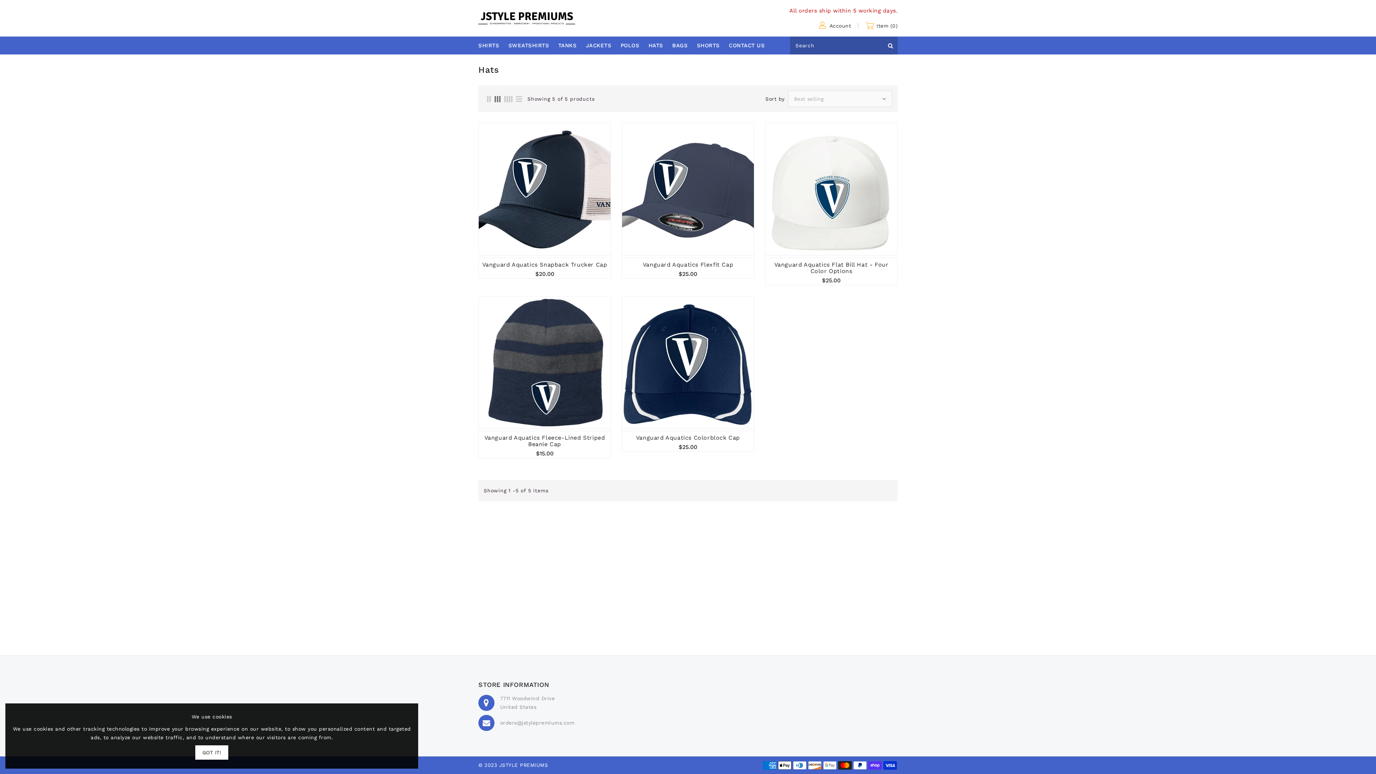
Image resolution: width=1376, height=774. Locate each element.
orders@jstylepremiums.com (537, 723)
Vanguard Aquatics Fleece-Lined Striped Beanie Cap (544, 441)
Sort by (775, 98)
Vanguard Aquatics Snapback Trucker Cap (544, 265)
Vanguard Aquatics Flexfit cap (688, 265)
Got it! (211, 752)
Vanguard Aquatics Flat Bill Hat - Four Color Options (831, 268)
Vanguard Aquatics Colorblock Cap (688, 438)
